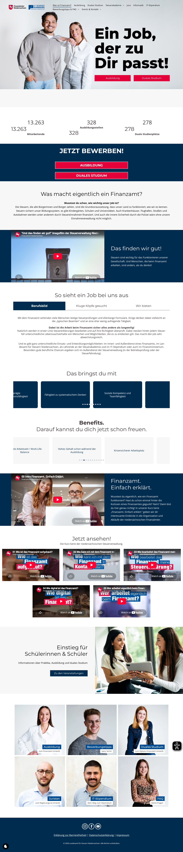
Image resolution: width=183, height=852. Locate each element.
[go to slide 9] (100, 404)
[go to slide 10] (99, 460)
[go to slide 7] (95, 404)
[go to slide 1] (82, 404)
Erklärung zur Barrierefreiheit (70, 835)
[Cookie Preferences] (6, 846)
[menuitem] (62, 5)
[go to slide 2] (85, 404)
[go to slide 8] (97, 404)
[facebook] (91, 826)
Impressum (122, 835)
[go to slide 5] (91, 404)
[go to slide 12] (103, 460)
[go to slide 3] (87, 404)
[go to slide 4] (89, 404)
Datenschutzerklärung (101, 835)
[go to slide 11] (101, 460)
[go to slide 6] (93, 404)
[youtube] (98, 826)
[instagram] (85, 826)
